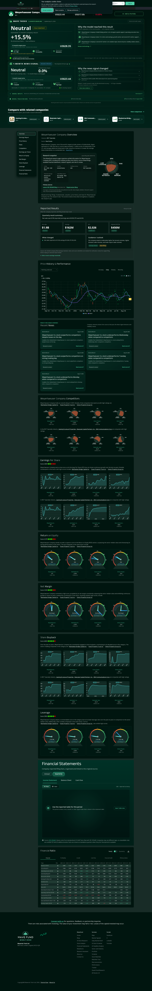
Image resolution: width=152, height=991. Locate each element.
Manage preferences (72, 10)
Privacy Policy (73, 6)
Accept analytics (47, 10)
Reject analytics (59, 10)
